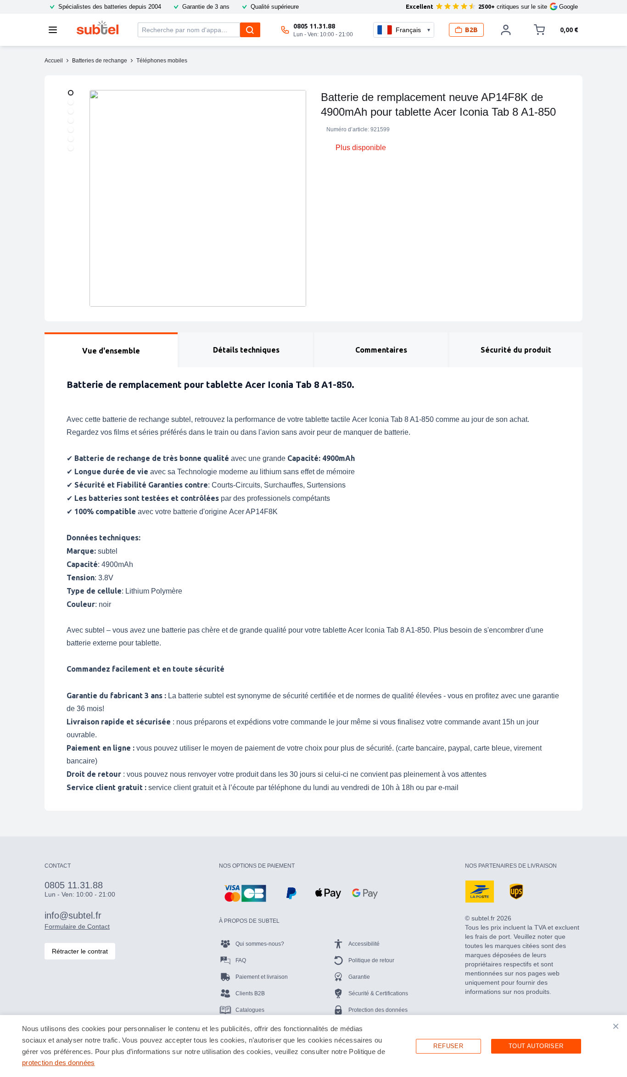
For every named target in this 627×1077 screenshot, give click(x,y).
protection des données (58, 1062)
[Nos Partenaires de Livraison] (479, 892)
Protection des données (378, 1010)
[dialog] (313, 1046)
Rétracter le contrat (80, 951)
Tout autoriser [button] (536, 1046)
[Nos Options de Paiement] (245, 893)
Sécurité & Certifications (378, 993)
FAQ (240, 960)
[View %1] (70, 92)
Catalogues (249, 1010)
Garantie (359, 977)
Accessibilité (364, 944)
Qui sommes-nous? (259, 944)
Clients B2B (250, 993)
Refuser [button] (448, 1046)
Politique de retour (371, 960)
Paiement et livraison (261, 977)
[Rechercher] (250, 29)
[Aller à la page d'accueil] (97, 27)
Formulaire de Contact (77, 926)
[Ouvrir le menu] (56, 30)
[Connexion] (505, 29)
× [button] (615, 1026)
